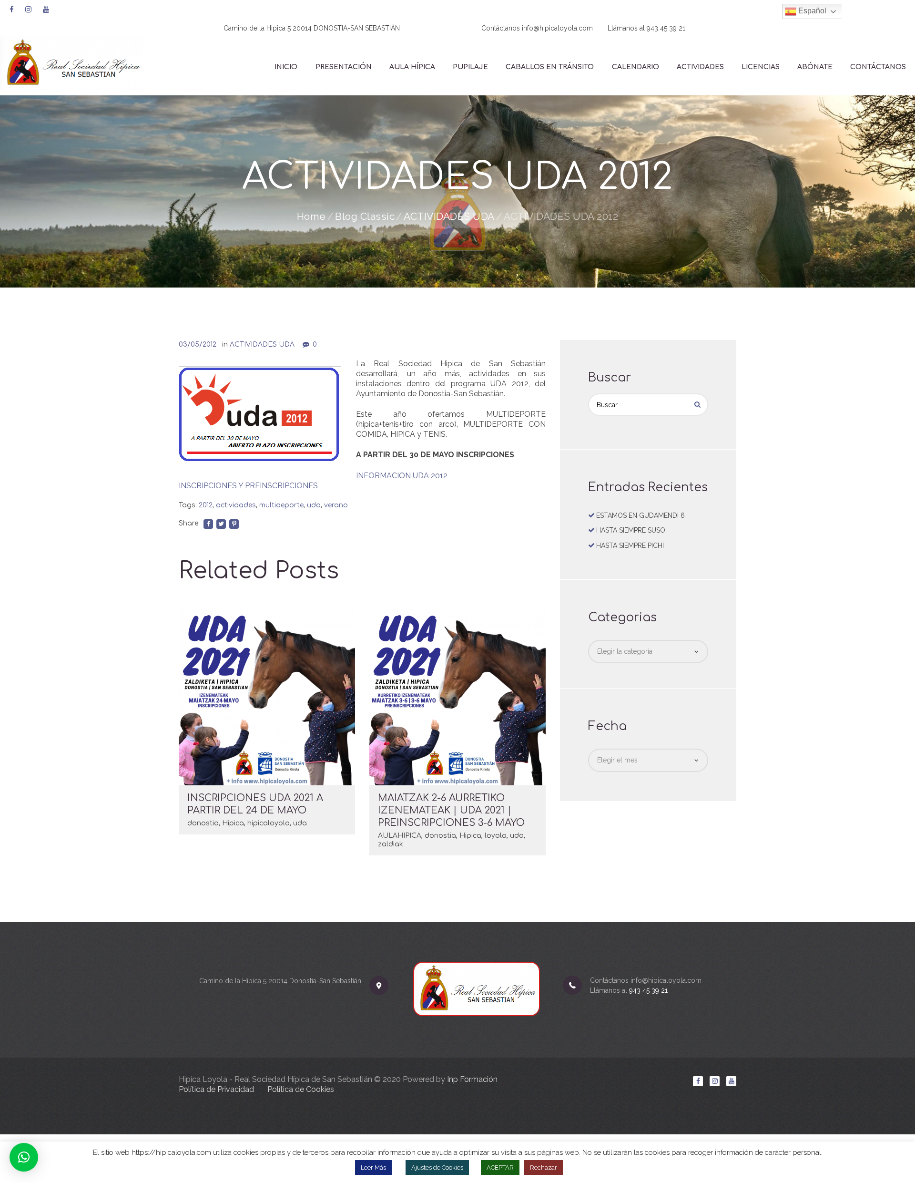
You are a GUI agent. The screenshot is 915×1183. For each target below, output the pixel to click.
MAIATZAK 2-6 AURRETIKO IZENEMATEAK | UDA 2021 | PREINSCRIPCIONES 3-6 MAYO (451, 810)
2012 (206, 505)
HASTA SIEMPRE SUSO (630, 530)
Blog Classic (365, 216)
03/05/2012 (197, 344)
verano (336, 505)
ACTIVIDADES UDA (449, 216)
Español (811, 11)
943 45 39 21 (666, 28)
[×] (24, 1157)
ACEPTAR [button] (500, 1167)
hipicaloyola (268, 823)
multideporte (281, 505)
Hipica (233, 823)
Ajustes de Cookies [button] (437, 1167)
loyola (496, 835)
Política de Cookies (300, 1089)
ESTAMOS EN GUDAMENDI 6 (640, 515)
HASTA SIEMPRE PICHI (630, 545)
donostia (203, 823)
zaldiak (390, 844)
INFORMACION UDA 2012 (401, 475)
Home (311, 216)
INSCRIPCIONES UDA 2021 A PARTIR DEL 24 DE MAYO (255, 804)
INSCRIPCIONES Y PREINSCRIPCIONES (248, 485)
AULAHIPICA (399, 835)
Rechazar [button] (543, 1167)
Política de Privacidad (216, 1089)
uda (314, 505)
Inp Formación (472, 1079)
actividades (236, 505)
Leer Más (373, 1167)
